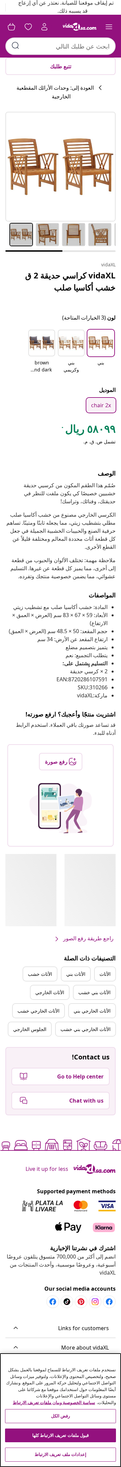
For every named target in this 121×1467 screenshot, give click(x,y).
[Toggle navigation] (109, 27)
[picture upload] (61, 808)
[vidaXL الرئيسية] (79, 27)
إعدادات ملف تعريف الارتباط (60, 1454)
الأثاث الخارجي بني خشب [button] (86, 1029)
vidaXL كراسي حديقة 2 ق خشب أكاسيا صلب (70, 281)
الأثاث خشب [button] (40, 974)
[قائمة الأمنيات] (28, 26)
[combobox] (60, 46)
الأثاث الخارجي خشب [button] (38, 1011)
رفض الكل (60, 1416)
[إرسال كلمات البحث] (15, 45)
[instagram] (95, 1301)
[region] (60, 1410)
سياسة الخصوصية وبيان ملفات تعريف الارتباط (54, 1402)
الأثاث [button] (105, 974)
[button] (100, 352)
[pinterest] (81, 1301)
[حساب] (44, 26)
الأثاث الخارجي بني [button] (92, 1011)
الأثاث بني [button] (75, 974)
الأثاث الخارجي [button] (49, 992)
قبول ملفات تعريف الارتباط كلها (60, 1435)
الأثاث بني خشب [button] (94, 992)
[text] (88, 430)
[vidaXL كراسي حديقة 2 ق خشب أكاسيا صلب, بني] (60, 166)
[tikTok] (67, 1301)
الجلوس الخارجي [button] (29, 1029)
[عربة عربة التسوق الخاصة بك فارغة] (11, 26)
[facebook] (109, 1301)
